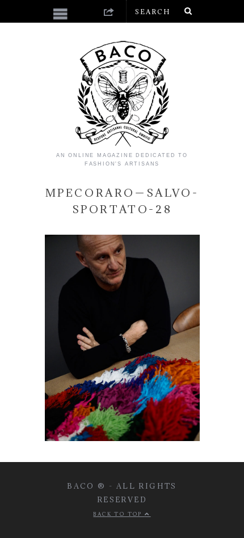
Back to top (119, 514)
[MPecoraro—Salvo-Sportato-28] (122, 438)
